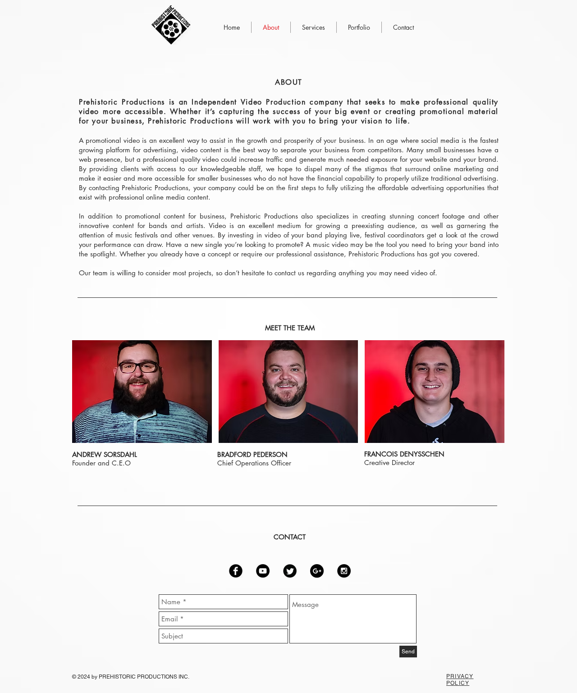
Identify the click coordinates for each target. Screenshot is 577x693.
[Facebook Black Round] (236, 571)
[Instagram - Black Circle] (344, 571)
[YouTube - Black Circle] (263, 571)
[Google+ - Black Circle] (317, 571)
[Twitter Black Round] (290, 571)
